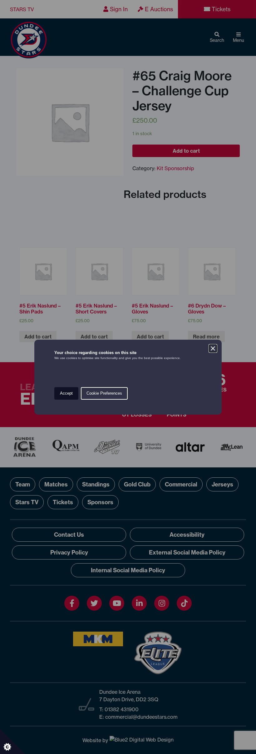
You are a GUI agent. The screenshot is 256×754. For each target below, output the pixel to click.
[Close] (213, 348)
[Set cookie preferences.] (12, 741)
